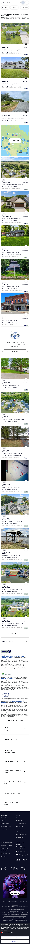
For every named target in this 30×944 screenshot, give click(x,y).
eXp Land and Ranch (21, 834)
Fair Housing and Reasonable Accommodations (15, 909)
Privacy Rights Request (7, 845)
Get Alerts (25, 7)
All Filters (6, 7)
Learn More (21, 921)
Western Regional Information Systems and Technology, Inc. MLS (12, 657)
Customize (15, 941)
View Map (16, 140)
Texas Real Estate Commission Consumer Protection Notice (15, 916)
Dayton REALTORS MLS (7, 678)
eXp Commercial (20, 829)
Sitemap (3, 856)
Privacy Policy (4, 848)
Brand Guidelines (5, 853)
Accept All (15, 938)
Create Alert (15, 351)
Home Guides (4, 829)
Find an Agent (4, 817)
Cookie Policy (4, 851)
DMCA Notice (15, 905)
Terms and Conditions (6, 842)
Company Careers (5, 826)
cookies (6, 924)
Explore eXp (4, 815)
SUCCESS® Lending (21, 823)
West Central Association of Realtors (12, 702)
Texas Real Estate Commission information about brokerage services (15, 914)
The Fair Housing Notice (20, 919)
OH (12, 634)
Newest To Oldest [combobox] (15, 7)
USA (8, 634)
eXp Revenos (19, 826)
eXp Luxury (19, 831)
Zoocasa (18, 817)
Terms (24, 928)
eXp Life (18, 815)
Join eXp (3, 820)
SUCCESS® (19, 820)
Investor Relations (5, 823)
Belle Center (19, 634)
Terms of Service (14, 907)
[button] (15, 641)
